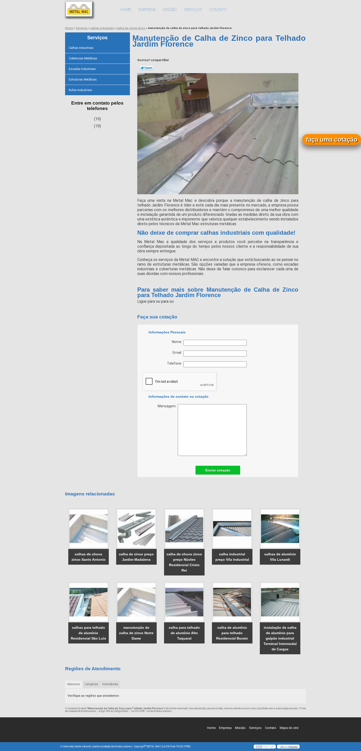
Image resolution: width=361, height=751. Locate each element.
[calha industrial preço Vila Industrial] (232, 528)
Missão (170, 9)
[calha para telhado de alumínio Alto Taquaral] (184, 602)
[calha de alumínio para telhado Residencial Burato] (232, 602)
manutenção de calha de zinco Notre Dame (136, 633)
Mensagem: (168, 406)
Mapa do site (289, 728)
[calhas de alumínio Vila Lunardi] (280, 528)
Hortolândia (110, 684)
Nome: (177, 342)
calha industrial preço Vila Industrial (232, 556)
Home (125, 9)
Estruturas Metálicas (83, 79)
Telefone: (175, 363)
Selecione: (73, 684)
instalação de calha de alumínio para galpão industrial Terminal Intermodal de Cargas (280, 638)
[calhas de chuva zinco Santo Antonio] (88, 528)
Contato (218, 9)
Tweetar (146, 67)
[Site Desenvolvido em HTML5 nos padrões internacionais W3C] (265, 747)
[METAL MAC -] (88, 10)
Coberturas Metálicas (83, 58)
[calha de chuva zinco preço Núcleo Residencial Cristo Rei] (184, 528)
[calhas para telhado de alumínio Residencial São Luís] (88, 602)
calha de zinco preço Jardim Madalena (136, 556)
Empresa (147, 9)
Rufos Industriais (80, 90)
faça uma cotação (331, 139)
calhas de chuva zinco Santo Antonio (88, 556)
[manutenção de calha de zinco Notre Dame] (136, 602)
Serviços (193, 9)
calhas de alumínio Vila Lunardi (280, 556)
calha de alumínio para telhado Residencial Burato (232, 633)
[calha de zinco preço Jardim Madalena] (136, 528)
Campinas (91, 684)
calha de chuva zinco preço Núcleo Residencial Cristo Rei (184, 562)
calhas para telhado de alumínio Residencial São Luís (88, 633)
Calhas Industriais (81, 48)
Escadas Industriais (82, 69)
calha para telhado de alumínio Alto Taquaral (184, 633)
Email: (178, 353)
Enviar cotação (217, 470)
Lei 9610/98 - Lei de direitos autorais (151, 711)
